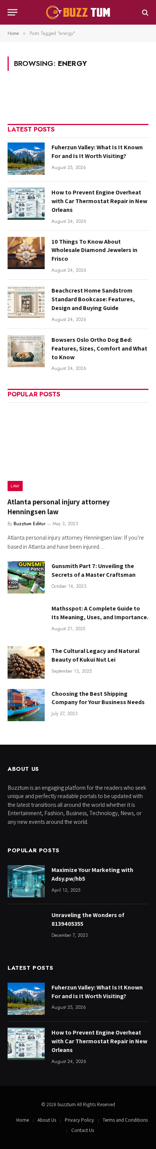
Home (22, 1120)
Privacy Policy (79, 1120)
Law (15, 486)
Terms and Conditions (125, 1120)
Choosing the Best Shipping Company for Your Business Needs (98, 698)
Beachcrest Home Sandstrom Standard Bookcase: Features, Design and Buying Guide (93, 299)
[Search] (144, 12)
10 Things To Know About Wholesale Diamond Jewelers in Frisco (94, 250)
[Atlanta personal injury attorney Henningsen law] (78, 449)
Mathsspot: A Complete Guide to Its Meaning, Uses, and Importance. (99, 612)
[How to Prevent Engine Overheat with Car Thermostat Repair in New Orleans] (26, 204)
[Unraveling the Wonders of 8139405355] (26, 926)
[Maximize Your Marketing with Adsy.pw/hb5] (26, 881)
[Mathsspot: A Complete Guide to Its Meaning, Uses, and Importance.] (26, 620)
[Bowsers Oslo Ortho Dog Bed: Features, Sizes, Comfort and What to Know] (26, 351)
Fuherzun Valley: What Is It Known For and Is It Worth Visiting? (97, 151)
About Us (46, 1120)
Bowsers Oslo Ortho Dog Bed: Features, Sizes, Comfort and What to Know (99, 348)
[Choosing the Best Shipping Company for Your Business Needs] (26, 705)
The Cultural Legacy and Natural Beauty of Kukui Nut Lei (95, 655)
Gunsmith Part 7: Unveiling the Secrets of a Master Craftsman (93, 570)
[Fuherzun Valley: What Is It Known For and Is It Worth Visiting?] (26, 158)
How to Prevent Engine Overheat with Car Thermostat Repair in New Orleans (99, 201)
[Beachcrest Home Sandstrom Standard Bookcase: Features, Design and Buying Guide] (26, 302)
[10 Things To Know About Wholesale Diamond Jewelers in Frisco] (26, 253)
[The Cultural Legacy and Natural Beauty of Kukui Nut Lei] (26, 662)
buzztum (67, 1104)
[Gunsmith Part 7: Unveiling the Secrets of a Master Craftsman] (26, 577)
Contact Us (82, 1130)
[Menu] (12, 12)
